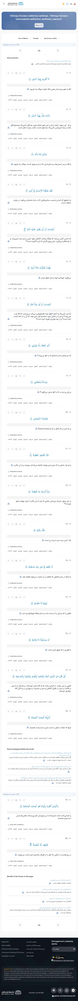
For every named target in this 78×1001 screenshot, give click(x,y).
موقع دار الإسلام (32, 941)
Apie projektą (6, 945)
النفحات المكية (42, 100)
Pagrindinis (5, 941)
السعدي (25, 100)
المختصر (20, 100)
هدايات (50, 100)
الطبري (36, 100)
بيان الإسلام (30, 952)
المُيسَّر (15, 100)
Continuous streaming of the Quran (13, 952)
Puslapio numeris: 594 (11, 44)
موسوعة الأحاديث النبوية (34, 945)
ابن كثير (31, 100)
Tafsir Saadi (30, 956)
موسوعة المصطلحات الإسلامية (36, 949)
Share (38, 25)
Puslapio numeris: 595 (11, 794)
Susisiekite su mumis (8, 956)
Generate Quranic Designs (10, 949)
